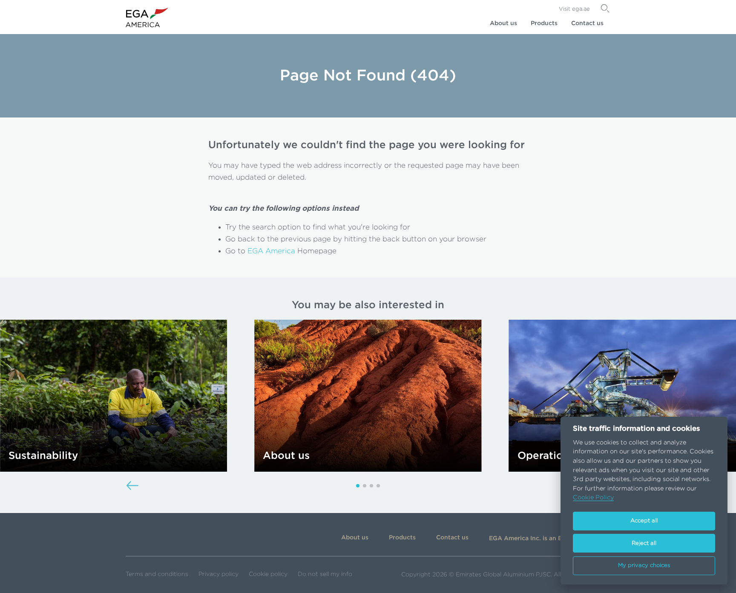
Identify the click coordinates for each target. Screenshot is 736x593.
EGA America (271, 251)
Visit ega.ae (574, 9)
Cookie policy (268, 574)
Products (544, 23)
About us (503, 23)
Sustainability (43, 456)
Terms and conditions (157, 574)
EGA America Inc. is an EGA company (544, 538)
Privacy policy (218, 574)
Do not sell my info (325, 574)
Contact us (587, 23)
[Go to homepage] (147, 18)
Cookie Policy (593, 497)
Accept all (644, 521)
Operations (546, 456)
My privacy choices (644, 565)
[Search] (605, 8)
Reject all (644, 543)
